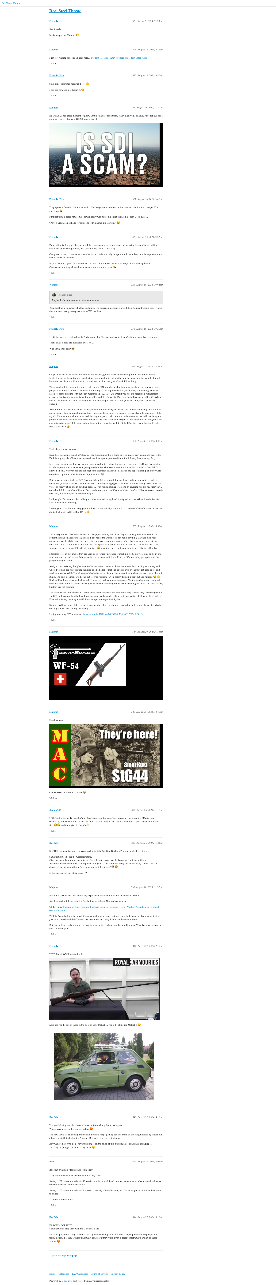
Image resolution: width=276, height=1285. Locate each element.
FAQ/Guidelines (80, 1274)
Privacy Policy (118, 1274)
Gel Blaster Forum (11, 3)
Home (52, 1274)
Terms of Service (99, 1274)
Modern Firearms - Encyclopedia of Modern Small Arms (119, 58)
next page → (73, 1255)
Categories (63, 1274)
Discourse (67, 1281)
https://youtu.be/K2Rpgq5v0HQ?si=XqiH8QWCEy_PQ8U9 (113, 614)
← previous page (57, 1255)
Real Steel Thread (65, 10)
